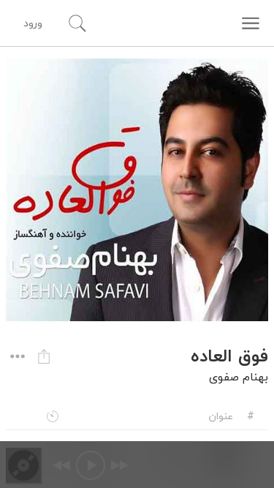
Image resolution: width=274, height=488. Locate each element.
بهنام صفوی (238, 377)
